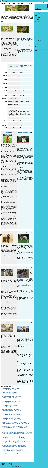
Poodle (36, 48)
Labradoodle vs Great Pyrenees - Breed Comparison (11, 418)
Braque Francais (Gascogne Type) (26, 66)
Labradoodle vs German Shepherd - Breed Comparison (12, 401)
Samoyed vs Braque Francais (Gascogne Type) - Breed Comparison (14, 445)
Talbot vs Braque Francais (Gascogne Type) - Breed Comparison (13, 437)
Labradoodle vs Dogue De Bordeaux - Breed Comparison (12, 414)
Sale (16, 66)
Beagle (36, 42)
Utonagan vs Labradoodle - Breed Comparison (10, 397)
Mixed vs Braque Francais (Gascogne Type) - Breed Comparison (13, 449)
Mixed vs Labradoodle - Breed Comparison (10, 392)
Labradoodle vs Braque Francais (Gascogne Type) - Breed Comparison (14, 446)
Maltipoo (36, 50)
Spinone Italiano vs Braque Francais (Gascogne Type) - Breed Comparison (15, 436)
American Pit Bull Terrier (39, 40)
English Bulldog (37, 17)
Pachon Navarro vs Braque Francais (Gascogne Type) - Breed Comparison (15, 427)
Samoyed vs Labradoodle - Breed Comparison (10, 398)
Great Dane (36, 46)
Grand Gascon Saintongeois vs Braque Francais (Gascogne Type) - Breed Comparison (17, 428)
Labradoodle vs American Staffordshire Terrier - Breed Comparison (14, 419)
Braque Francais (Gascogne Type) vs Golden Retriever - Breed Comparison (15, 442)
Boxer (36, 38)
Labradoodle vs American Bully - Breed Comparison (11, 388)
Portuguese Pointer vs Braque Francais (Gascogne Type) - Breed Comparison (16, 423)
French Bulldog (37, 21)
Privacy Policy (3, 464)
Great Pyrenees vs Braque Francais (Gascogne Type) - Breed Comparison (15, 453)
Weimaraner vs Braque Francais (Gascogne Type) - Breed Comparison (14, 440)
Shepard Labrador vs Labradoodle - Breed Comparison (12, 396)
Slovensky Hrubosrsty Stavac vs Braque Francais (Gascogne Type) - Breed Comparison (17, 432)
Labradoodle (12, 66)
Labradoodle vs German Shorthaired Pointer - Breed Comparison (13, 415)
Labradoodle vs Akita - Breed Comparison (10, 406)
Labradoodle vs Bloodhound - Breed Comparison (11, 417)
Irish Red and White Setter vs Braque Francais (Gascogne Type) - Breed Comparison (17, 426)
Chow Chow (37, 44)
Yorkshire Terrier (37, 15)
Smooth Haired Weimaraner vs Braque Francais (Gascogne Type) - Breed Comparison (17, 433)
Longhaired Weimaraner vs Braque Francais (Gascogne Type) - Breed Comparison (16, 441)
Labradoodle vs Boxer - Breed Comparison (10, 405)
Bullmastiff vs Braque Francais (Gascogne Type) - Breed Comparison (14, 450)
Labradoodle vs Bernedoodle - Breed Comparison (11, 389)
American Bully (37, 36)
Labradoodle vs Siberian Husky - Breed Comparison (11, 400)
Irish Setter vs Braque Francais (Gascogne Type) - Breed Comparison (14, 422)
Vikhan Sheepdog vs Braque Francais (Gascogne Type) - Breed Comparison (15, 438)
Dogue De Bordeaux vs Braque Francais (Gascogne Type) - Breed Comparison (16, 451)
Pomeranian (37, 19)
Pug (35, 25)
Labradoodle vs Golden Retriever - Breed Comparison (12, 402)
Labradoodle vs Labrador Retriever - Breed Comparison (12, 413)
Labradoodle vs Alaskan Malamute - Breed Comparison (12, 410)
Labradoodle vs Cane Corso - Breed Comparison (11, 409)
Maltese (36, 23)
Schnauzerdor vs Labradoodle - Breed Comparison (11, 393)
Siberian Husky (37, 13)
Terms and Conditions (10, 464)
